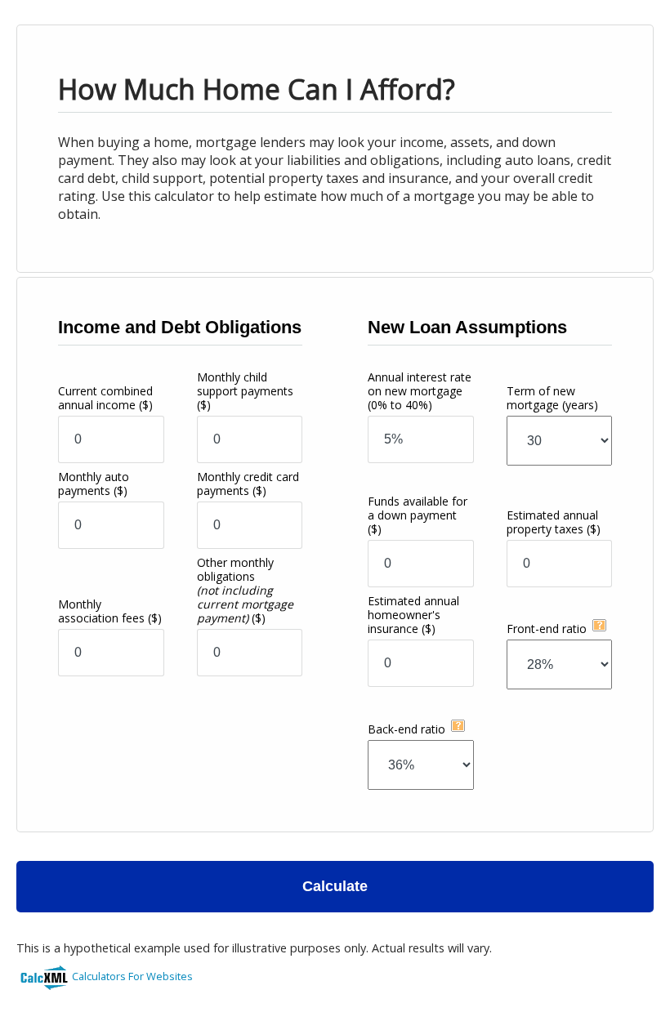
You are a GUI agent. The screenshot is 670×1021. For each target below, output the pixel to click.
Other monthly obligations (245, 590)
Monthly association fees (110, 611)
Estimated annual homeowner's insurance (413, 614)
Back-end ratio (406, 729)
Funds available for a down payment (417, 515)
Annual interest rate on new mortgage (419, 390)
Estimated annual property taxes (554, 522)
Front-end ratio (547, 628)
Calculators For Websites (132, 976)
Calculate (335, 886)
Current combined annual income (105, 397)
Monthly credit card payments (248, 483)
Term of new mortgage (552, 397)
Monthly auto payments (93, 483)
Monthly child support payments (245, 390)
